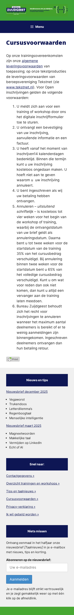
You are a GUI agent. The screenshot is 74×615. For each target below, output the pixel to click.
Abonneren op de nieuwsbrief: (28, 560)
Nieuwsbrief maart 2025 (23, 426)
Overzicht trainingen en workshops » (33, 483)
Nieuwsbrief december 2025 (27, 392)
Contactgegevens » (20, 476)
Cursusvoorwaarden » (22, 499)
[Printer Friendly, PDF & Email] (13, 359)
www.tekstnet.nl (19, 87)
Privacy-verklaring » (20, 507)
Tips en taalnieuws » (21, 491)
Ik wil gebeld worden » (22, 514)
